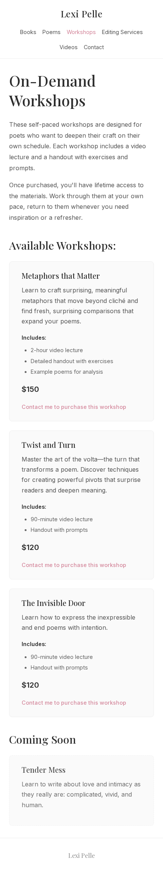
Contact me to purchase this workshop (74, 407)
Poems (51, 32)
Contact (94, 47)
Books (28, 32)
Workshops (81, 32)
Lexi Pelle (82, 14)
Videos (69, 47)
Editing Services (122, 32)
